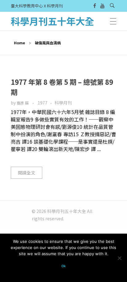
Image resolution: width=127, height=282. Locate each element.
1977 (42, 103)
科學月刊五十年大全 (52, 21)
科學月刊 (63, 103)
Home (19, 42)
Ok (63, 266)
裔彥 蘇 (23, 103)
